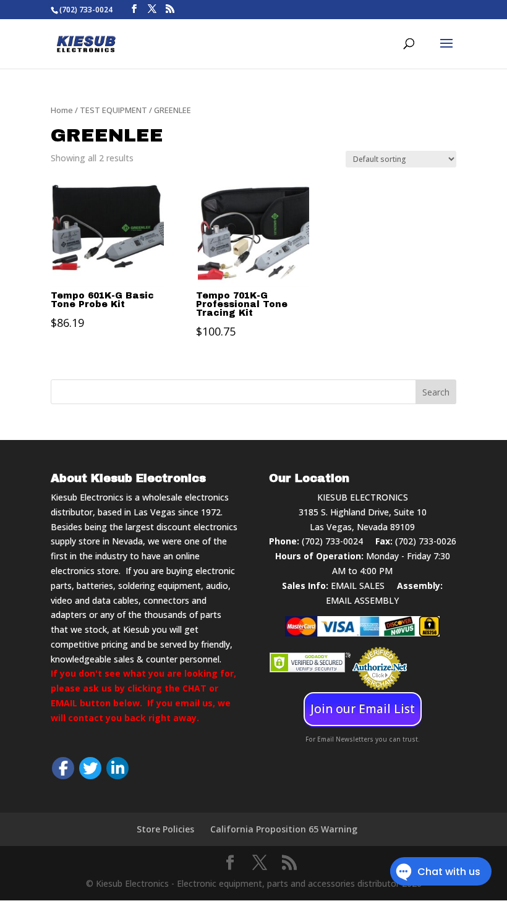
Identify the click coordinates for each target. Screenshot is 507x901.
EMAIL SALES (358, 585)
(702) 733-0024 (332, 541)
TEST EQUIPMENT (113, 110)
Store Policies (165, 829)
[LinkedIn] (117, 768)
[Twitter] (90, 768)
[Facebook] (63, 768)
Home (62, 110)
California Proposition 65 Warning (283, 829)
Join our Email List (362, 709)
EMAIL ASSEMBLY (362, 600)
